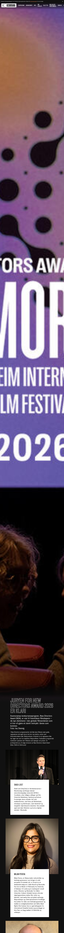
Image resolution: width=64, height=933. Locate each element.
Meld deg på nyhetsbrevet (53, 5)
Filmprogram (21, 5)
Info (35, 5)
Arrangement (29, 5)
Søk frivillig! (40, 5)
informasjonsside (33, 1)
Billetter (45, 5)
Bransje (60, 5)
